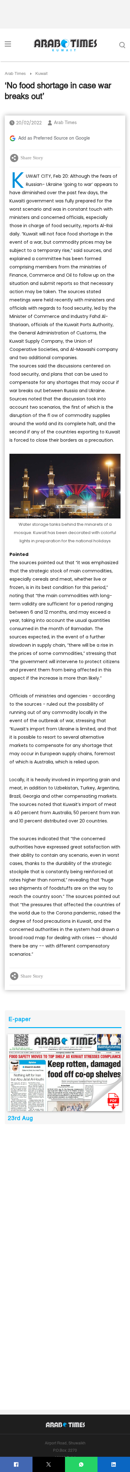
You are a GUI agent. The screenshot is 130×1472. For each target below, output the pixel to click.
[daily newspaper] (65, 1072)
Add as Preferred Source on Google (54, 138)
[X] (48, 1464)
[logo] (65, 45)
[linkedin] (113, 1464)
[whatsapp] (81, 1464)
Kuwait (41, 74)
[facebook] (16, 1464)
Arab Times (15, 74)
